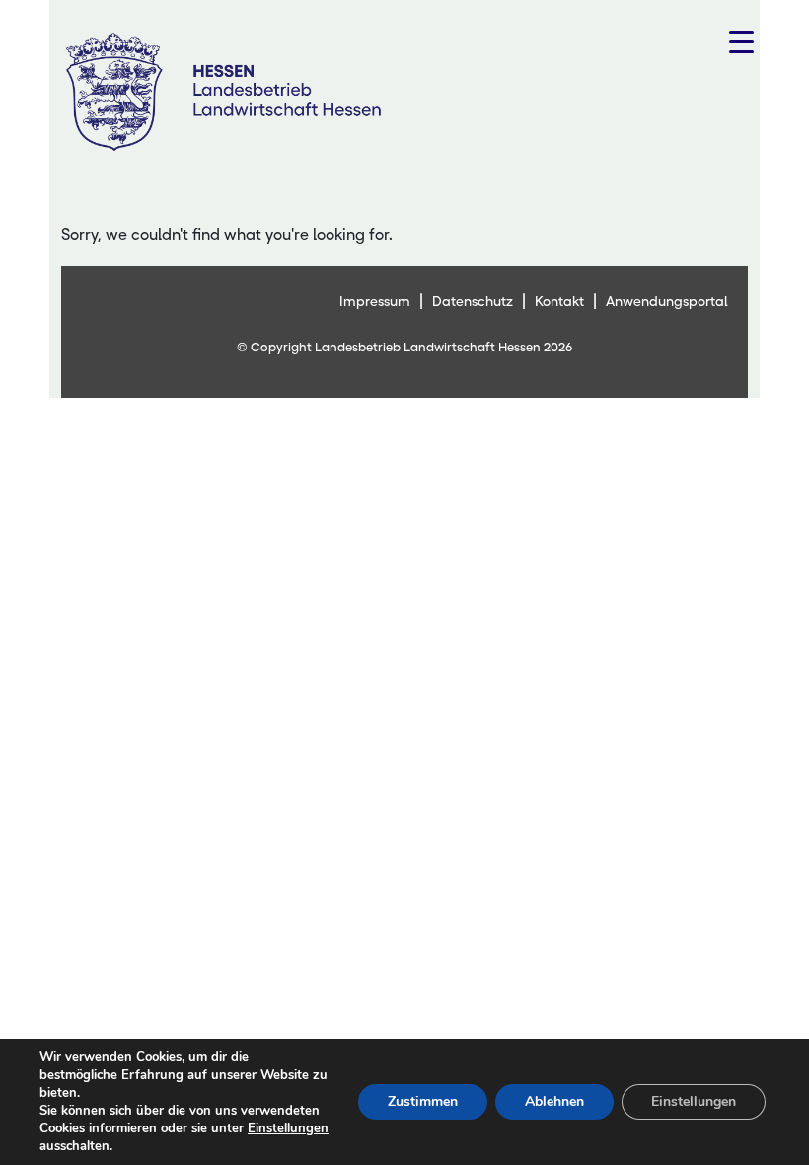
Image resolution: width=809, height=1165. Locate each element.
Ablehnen (554, 1101)
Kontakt (559, 301)
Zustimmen (423, 1101)
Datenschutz (472, 301)
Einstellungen (288, 1128)
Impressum (374, 301)
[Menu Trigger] (741, 42)
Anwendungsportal (667, 301)
